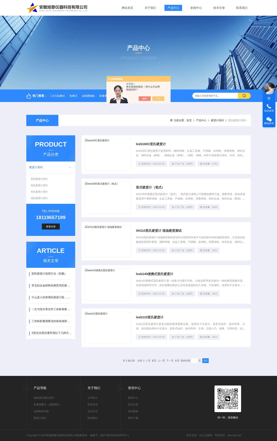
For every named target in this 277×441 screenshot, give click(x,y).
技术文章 (219, 7)
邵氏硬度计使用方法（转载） (49, 273)
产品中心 (173, 7)
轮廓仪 (73, 95)
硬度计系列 (217, 120)
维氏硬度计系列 (39, 198)
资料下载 (133, 418)
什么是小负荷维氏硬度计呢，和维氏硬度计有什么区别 (52, 297)
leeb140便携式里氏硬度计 (154, 274)
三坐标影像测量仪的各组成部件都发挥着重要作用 (52, 321)
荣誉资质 (93, 404)
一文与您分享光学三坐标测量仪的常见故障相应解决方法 (52, 309)
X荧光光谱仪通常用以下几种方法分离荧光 (52, 333)
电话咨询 (269, 110)
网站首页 (127, 7)
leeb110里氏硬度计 (150, 317)
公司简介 (93, 397)
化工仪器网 (205, 435)
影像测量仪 (105, 95)
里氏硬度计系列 (39, 179)
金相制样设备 (41, 411)
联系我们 (242, 7)
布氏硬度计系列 (39, 191)
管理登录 (220, 435)
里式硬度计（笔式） (150, 187)
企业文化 (93, 411)
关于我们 (150, 7)
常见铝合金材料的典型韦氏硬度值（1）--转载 (52, 285)
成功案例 (133, 411)
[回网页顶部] (269, 99)
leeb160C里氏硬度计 (151, 144)
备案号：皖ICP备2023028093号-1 (109, 435)
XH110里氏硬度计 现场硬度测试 (159, 230)
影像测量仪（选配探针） (48, 404)
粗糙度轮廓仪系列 (44, 397)
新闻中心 (196, 7)
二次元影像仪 (57, 95)
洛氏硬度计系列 (39, 185)
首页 (189, 120)
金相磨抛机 (88, 95)
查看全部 (51, 226)
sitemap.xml (234, 435)
